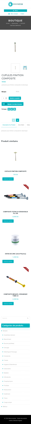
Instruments (7, 368)
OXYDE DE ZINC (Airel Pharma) (15, 254)
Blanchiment (7, 339)
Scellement (7, 394)
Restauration (15, 23)
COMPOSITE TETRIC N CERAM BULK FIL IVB (15, 212)
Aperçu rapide (9, 168)
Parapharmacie (8, 381)
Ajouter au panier (15, 98)
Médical (5, 406)
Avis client (21, 125)
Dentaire (5, 331)
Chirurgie (6, 347)
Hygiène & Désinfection (10, 364)
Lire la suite (22, 209)
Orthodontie (7, 377)
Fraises (6, 360)
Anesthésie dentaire (9, 335)
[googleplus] (14, 109)
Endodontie (7, 356)
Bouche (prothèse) (9, 343)
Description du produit (9, 125)
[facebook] (9, 109)
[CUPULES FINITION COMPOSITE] (15, 157)
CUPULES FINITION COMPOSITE (15, 171)
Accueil (8, 23)
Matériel (6, 373)
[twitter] (11, 109)
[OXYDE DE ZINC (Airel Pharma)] (15, 239)
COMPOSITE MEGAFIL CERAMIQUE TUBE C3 (15, 295)
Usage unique (8, 402)
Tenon (5, 398)
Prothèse (6, 385)
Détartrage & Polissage (10, 352)
